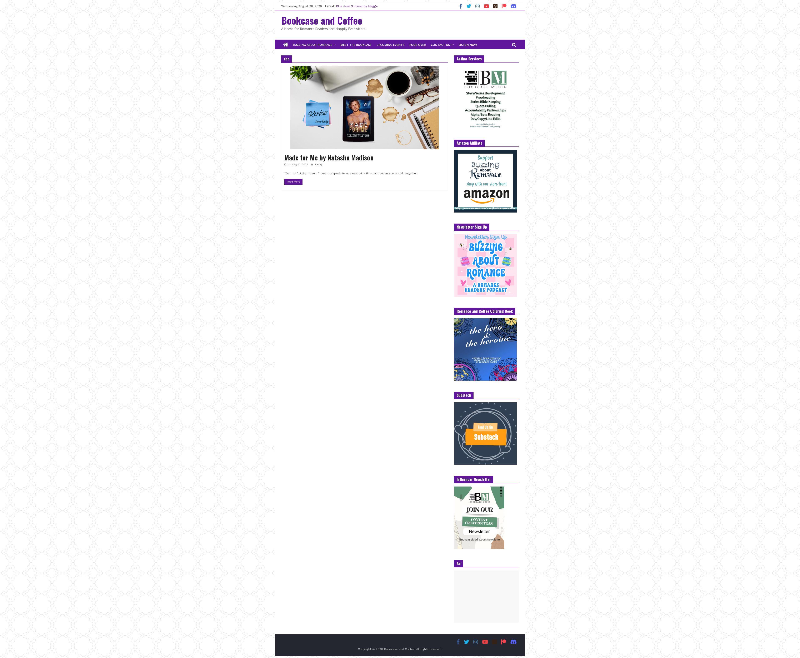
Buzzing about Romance (312, 45)
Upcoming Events (390, 45)
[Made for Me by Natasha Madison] (364, 69)
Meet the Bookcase (355, 45)
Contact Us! (441, 45)
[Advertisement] (486, 596)
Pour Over (417, 45)
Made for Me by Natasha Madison (330, 157)
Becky (318, 164)
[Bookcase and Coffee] (285, 44)
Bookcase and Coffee (321, 20)
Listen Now (468, 45)
